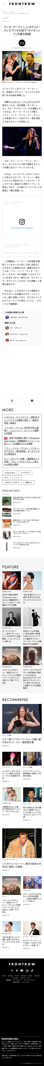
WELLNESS (15, 978)
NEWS (4, 976)
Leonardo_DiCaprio (10, 473)
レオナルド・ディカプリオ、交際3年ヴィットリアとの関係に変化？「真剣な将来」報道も (21, 420)
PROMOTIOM (6, 592)
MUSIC (30, 976)
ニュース (11, 11)
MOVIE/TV (24, 976)
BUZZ (28, 978)
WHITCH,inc (28, 1063)
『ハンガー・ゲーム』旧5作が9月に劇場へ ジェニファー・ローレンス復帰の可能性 (21, 430)
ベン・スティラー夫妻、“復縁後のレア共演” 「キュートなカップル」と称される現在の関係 (21, 461)
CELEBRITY (37, 976)
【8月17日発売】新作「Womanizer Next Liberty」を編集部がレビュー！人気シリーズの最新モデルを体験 (22, 441)
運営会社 (8, 980)
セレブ (6, 478)
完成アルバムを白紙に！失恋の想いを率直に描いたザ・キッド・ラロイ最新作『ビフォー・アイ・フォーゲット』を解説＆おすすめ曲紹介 (32, 637)
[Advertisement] (22, 371)
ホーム (4, 11)
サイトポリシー (17, 980)
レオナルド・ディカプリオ (23, 102)
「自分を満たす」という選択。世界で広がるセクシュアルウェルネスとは (32, 598)
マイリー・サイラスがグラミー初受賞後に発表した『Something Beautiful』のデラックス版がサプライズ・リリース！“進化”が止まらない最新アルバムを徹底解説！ (32, 679)
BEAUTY (17, 976)
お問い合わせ (16, 982)
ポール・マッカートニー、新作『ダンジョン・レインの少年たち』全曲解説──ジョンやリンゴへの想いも (11, 636)
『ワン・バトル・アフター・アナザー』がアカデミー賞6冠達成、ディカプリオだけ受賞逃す (22, 451)
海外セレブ (29, 482)
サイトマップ (25, 982)
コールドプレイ (25, 473)
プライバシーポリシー (30, 980)
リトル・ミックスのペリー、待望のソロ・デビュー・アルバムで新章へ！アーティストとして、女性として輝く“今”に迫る (11, 676)
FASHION (10, 976)
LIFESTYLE (22, 978)
